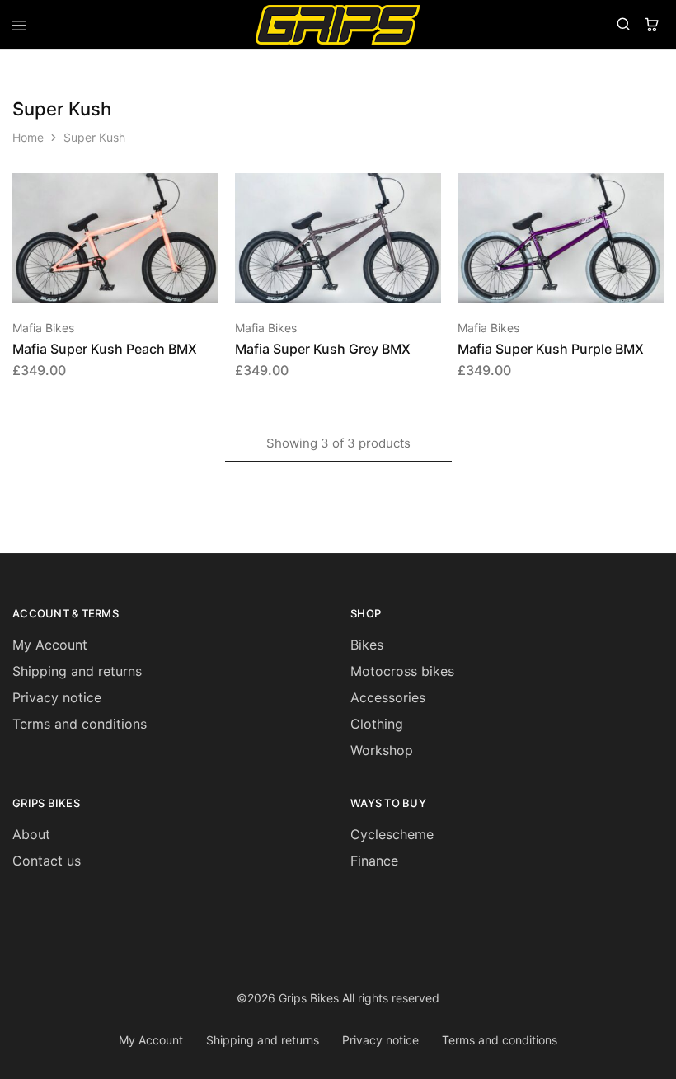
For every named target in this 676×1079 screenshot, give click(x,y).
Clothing (376, 723)
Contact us (46, 860)
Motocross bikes (402, 671)
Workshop (381, 750)
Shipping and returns (77, 671)
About (31, 834)
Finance (374, 860)
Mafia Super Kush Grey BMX (323, 348)
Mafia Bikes (43, 328)
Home (28, 137)
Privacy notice (56, 697)
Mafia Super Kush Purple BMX (551, 348)
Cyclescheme (392, 834)
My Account (49, 644)
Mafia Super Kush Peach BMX (104, 348)
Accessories (387, 697)
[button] (207, 192)
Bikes (366, 644)
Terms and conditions (79, 723)
